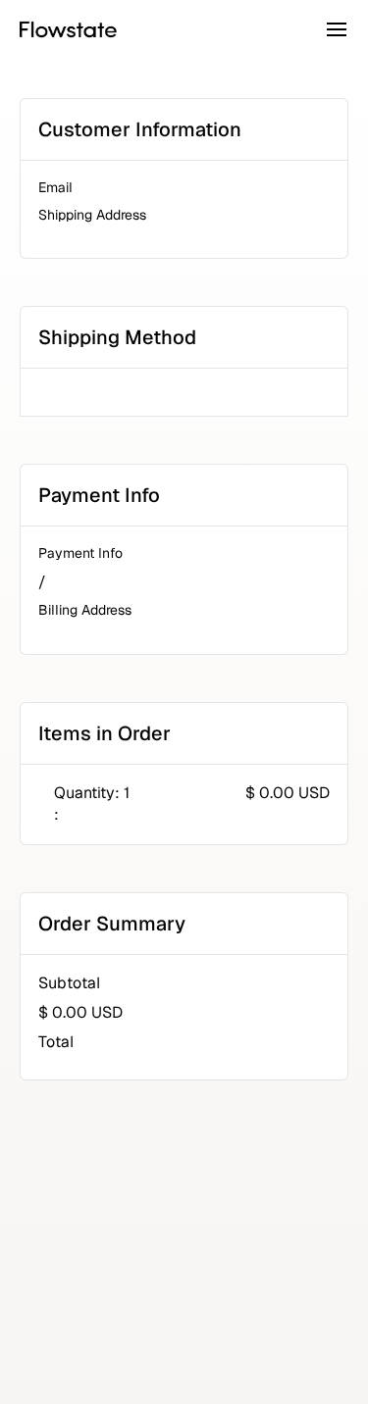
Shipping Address (92, 215)
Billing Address (84, 610)
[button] (336, 29)
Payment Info (80, 553)
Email (55, 187)
